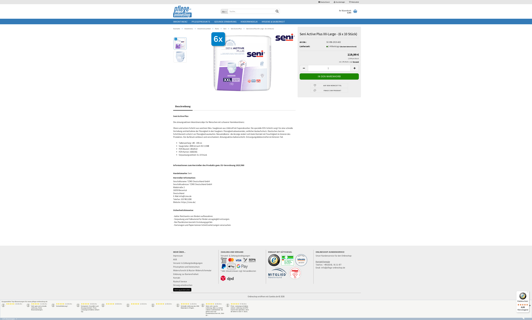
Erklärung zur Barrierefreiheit (186, 274)
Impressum (178, 255)
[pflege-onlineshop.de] (195, 11)
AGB (175, 259)
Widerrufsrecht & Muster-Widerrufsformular (192, 270)
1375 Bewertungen (8, 319)
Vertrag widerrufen (182, 290)
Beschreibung (182, 106)
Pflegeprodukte (201, 21)
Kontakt (176, 277)
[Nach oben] (524, 318)
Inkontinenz (180, 21)
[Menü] (527, 292)
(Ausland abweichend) (348, 47)
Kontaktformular (323, 261)
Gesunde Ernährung (225, 21)
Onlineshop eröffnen (256, 296)
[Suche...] (277, 11)
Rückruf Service (180, 281)
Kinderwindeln (249, 21)
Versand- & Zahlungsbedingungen (188, 263)
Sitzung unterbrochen (182, 285)
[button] (324, 2)
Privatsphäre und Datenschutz (186, 266)
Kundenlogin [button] (340, 2)
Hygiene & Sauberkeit (273, 21)
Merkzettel (355, 2)
